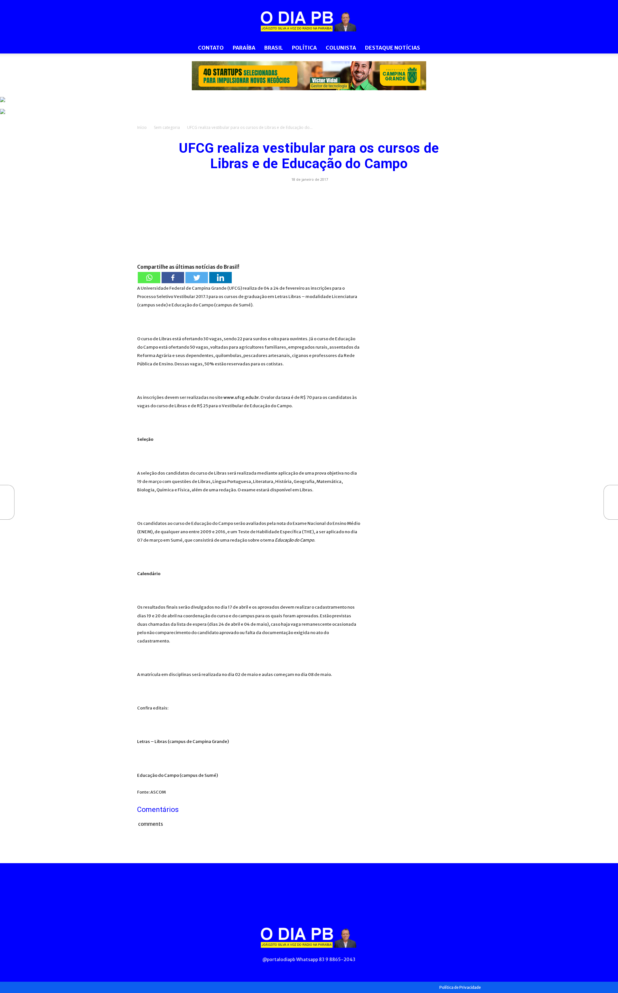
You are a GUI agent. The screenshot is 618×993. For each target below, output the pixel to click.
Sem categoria (167, 127)
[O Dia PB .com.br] (309, 21)
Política (304, 47)
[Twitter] (196, 277)
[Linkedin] (220, 277)
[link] (309, 75)
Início (142, 127)
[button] (473, 48)
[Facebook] (173, 277)
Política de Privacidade (460, 987)
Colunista (341, 47)
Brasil (273, 47)
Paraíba (244, 47)
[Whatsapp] (149, 277)
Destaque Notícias (392, 47)
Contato (211, 47)
